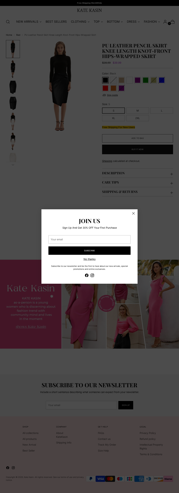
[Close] (133, 213)
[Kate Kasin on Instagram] (92, 275)
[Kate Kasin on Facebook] (87, 275)
